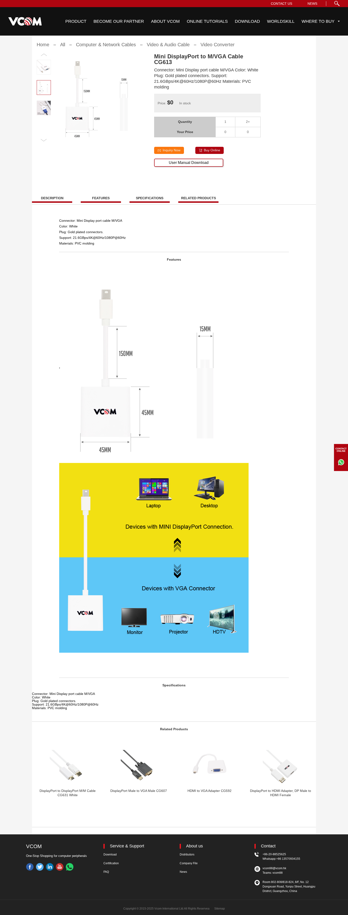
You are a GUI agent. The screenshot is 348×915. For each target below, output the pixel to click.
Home (43, 44)
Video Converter (218, 44)
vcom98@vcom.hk (274, 868)
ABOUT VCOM (165, 21)
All (62, 44)
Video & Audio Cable (168, 44)
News (183, 871)
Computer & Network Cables (106, 44)
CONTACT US (281, 3)
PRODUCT (75, 21)
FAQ (106, 871)
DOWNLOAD (247, 21)
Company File (189, 863)
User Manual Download (189, 163)
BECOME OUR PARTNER (119, 21)
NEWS (312, 3)
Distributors (187, 854)
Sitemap (219, 908)
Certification (111, 863)
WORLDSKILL (280, 21)
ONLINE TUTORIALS (207, 21)
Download (110, 854)
